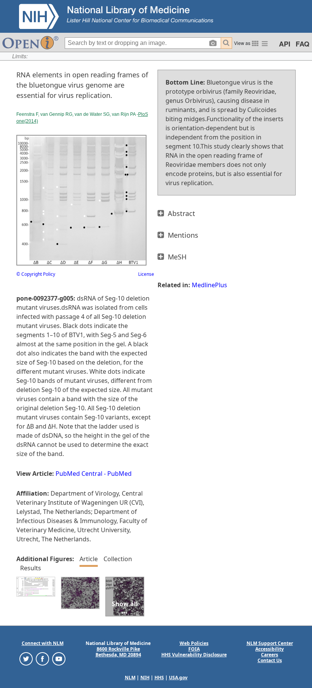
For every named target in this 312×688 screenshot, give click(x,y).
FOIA (194, 649)
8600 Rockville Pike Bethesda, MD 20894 (118, 652)
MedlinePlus (209, 285)
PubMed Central (79, 473)
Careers (269, 654)
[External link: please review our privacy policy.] (26, 658)
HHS (159, 677)
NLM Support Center (270, 643)
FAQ (302, 44)
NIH (145, 677)
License (146, 274)
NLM (130, 677)
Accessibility (269, 649)
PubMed (119, 473)
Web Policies (194, 643)
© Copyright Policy (35, 274)
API (284, 44)
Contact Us (270, 660)
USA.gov (178, 677)
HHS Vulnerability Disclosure (194, 654)
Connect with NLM (43, 643)
